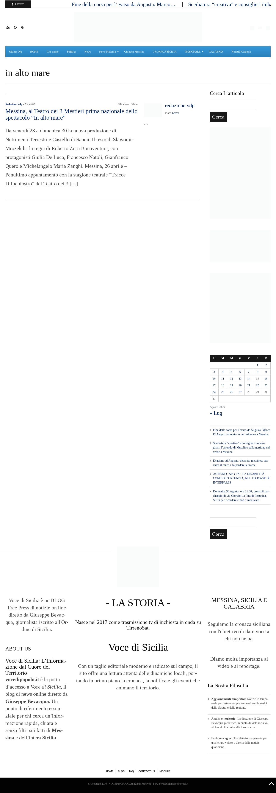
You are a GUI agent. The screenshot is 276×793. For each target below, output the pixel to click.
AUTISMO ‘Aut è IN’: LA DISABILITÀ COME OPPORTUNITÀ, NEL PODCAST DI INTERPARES (241, 478)
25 (222, 392)
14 (248, 378)
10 (214, 378)
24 (214, 392)
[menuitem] (16, 51)
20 (240, 385)
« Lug (216, 413)
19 (231, 385)
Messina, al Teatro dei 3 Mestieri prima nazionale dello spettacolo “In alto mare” (71, 114)
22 (257, 385)
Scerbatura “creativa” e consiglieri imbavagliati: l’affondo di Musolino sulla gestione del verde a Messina (241, 447)
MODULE (165, 771)
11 (222, 378)
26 (231, 392)
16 (266, 378)
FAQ (131, 771)
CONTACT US (146, 771)
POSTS (175, 113)
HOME (109, 771)
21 (248, 385)
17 (214, 385)
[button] (10, 27)
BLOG (121, 771)
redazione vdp (13, 104)
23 (266, 385)
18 (222, 385)
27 (240, 392)
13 (240, 378)
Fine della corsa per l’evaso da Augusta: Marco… (124, 4)
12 (231, 378)
